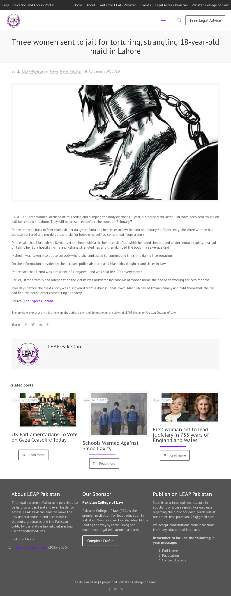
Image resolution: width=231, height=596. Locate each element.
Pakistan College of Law (210, 5)
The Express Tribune (38, 301)
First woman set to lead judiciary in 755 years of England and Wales (181, 435)
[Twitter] (115, 589)
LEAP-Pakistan (33, 71)
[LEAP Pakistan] (13, 20)
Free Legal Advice (205, 20)
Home (78, 5)
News (54, 71)
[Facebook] (109, 589)
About (91, 5)
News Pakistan (71, 71)
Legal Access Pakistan (171, 5)
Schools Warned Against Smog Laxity (110, 445)
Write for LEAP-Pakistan (117, 5)
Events (145, 5)
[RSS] (121, 589)
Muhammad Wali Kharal (29, 547)
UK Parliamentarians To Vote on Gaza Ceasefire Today (45, 437)
